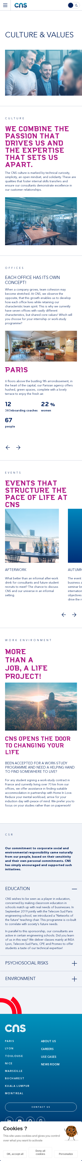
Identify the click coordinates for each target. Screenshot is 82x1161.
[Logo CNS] (21, 5)
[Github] (30, 1121)
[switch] (74, 5)
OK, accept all (15, 1154)
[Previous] (7, 447)
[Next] (18, 447)
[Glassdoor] (41, 1121)
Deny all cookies (40, 1152)
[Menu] (5, 5)
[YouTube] (20, 1121)
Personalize (66, 1154)
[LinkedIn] (9, 1121)
